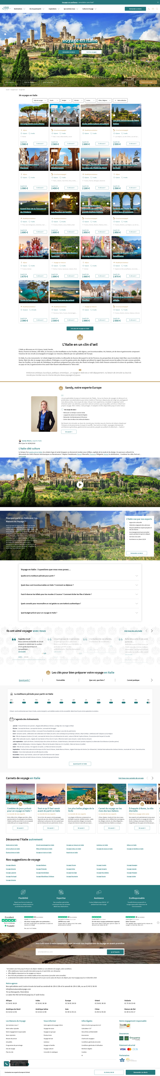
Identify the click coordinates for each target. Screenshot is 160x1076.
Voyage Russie (101, 876)
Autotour (46, 1042)
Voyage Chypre (71, 865)
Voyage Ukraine (11, 880)
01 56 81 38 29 (11, 1003)
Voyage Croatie (101, 865)
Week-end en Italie (12, 845)
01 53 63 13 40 (41, 1012)
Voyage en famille (49, 1045)
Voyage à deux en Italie (73, 849)
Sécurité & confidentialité (89, 1032)
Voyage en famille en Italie (135, 849)
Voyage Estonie (11, 869)
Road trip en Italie (72, 852)
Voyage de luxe (48, 1038)
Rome (79, 454)
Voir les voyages (91, 52)
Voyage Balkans (41, 865)
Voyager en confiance (69, 2)
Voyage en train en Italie (43, 852)
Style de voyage (29, 82)
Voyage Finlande (41, 869)
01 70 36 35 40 (129, 1003)
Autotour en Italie (102, 845)
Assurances (85, 1035)
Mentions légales (87, 1049)
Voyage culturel (48, 1049)
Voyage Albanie (11, 865)
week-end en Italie (35, 452)
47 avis (90, 46)
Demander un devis (137, 553)
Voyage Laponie (11, 873)
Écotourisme (48, 1035)
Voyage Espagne (132, 865)
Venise (106, 454)
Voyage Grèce (70, 869)
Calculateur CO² (86, 1028)
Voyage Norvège (71, 873)
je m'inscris (115, 952)
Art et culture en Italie (13, 849)
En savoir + (68, 432)
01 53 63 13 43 (11, 1012)
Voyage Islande (131, 869)
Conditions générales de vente (91, 1042)
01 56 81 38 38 (41, 1003)
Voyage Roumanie (72, 876)
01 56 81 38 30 (109, 1072)
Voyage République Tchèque (45, 876)
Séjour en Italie (131, 845)
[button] (6, 8)
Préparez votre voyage (146, 82)
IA (82, 1055)
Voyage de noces (49, 1028)
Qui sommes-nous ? (12, 1025)
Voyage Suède (131, 876)
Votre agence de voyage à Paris (53, 1025)
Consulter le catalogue (51, 1052)
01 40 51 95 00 (100, 1012)
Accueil (7, 89)
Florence (93, 454)
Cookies (84, 1052)
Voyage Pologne (132, 873)
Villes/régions (9, 82)
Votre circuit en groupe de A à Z (91, 1025)
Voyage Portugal (11, 876)
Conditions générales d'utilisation (92, 1045)
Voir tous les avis (133, 631)
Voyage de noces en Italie (105, 849)
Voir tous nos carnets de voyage (131, 778)
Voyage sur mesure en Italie (75, 845)
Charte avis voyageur (88, 1038)
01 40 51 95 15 (70, 1012)
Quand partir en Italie (80, 764)
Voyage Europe (14, 89)
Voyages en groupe (50, 1032)
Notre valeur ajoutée (12, 1028)
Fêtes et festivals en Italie (44, 849)
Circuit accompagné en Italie (45, 845)
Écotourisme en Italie (13, 852)
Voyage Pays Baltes (103, 873)
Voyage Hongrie (102, 869)
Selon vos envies (48, 82)
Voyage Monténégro (42, 873)
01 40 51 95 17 (129, 1012)
